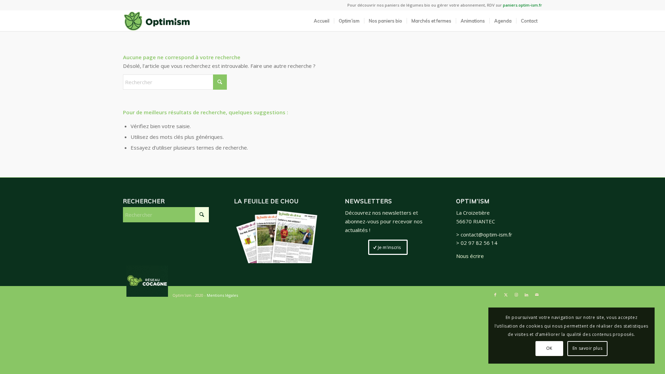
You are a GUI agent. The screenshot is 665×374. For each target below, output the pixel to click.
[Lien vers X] (505, 295)
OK (549, 348)
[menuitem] (321, 20)
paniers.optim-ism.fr (522, 5)
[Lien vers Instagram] (516, 295)
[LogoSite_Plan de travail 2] (157, 20)
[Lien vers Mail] (537, 295)
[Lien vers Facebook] (495, 295)
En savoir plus (587, 348)
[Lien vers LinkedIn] (526, 295)
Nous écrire (470, 255)
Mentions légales (222, 295)
